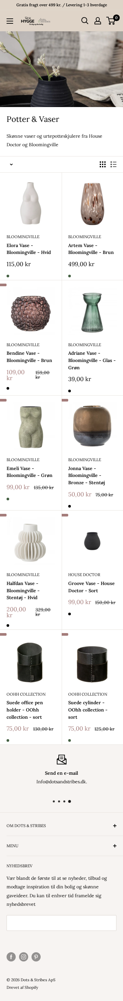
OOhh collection (26, 694)
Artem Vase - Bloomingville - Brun (91, 249)
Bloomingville (23, 236)
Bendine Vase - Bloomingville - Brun (29, 356)
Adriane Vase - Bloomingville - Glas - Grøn (92, 360)
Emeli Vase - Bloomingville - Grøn (29, 472)
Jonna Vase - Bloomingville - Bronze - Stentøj (86, 475)
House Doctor (84, 574)
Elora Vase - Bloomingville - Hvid (29, 249)
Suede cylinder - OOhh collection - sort (88, 710)
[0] (111, 21)
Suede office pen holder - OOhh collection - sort (25, 710)
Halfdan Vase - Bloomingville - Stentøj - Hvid (23, 590)
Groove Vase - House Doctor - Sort (91, 587)
